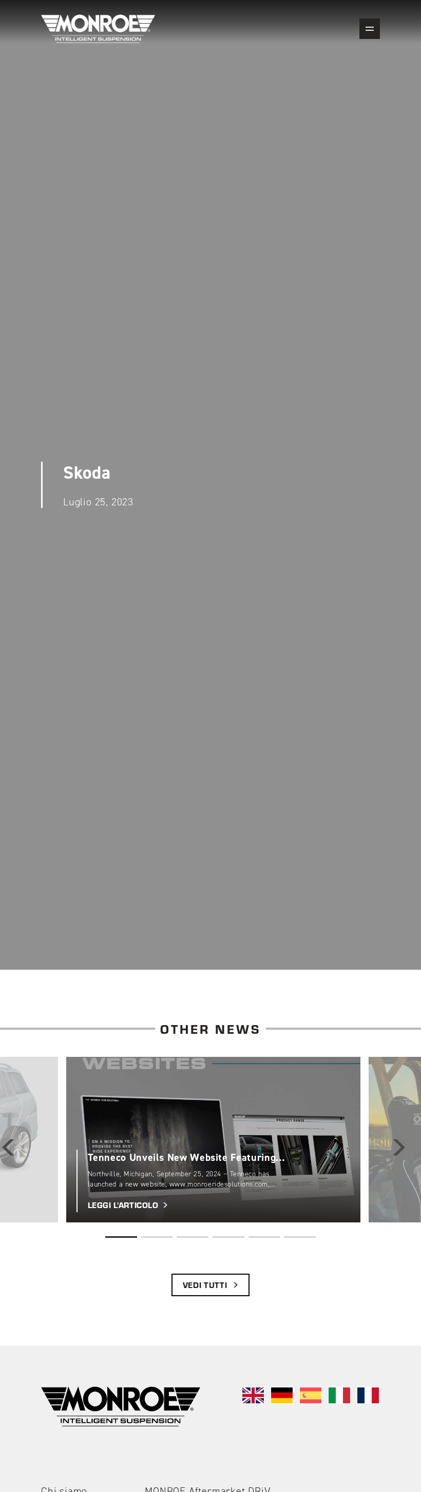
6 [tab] (300, 1237)
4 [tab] (228, 1237)
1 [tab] (121, 1237)
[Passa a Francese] (368, 1395)
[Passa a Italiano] (339, 1395)
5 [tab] (264, 1237)
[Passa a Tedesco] (282, 1395)
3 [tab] (192, 1237)
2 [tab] (157, 1237)
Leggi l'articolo (93, 1062)
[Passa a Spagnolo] (310, 1395)
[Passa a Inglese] (253, 1395)
